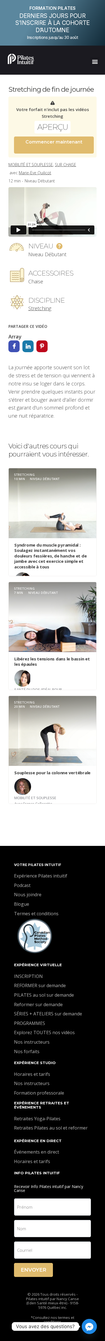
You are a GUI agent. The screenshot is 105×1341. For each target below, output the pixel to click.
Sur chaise (65, 164)
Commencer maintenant (53, 142)
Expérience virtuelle (38, 965)
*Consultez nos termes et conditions (52, 1319)
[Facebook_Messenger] (89, 1326)
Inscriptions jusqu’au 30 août (52, 37)
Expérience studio (35, 1062)
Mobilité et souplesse (30, 164)
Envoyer (33, 1270)
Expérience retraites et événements (41, 1105)
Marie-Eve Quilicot (35, 172)
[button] (94, 61)
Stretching (39, 308)
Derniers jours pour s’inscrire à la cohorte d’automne (52, 22)
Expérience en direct (38, 1140)
